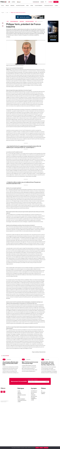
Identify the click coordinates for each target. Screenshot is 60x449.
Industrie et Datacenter (20, 5)
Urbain (27, 5)
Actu (7, 12)
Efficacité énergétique (14, 21)
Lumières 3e (43, 393)
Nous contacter (34, 392)
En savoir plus (46, 447)
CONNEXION (50, 1)
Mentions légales (34, 396)
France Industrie (15, 69)
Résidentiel (12, 5)
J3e (35, 21)
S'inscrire (47, 381)
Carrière (56, 5)
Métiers (31, 5)
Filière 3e (8, 36)
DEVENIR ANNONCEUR (36, 1)
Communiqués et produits (48, 5)
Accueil (2, 5)
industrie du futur (28, 309)
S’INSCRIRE (55, 1)
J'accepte (37, 447)
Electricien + (43, 392)
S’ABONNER (42, 1)
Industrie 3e (22, 21)
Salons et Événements (38, 5)
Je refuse (41, 447)
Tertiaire (7, 5)
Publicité (32, 393)
